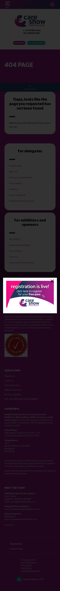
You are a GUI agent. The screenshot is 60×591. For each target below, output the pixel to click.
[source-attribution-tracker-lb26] (30, 307)
